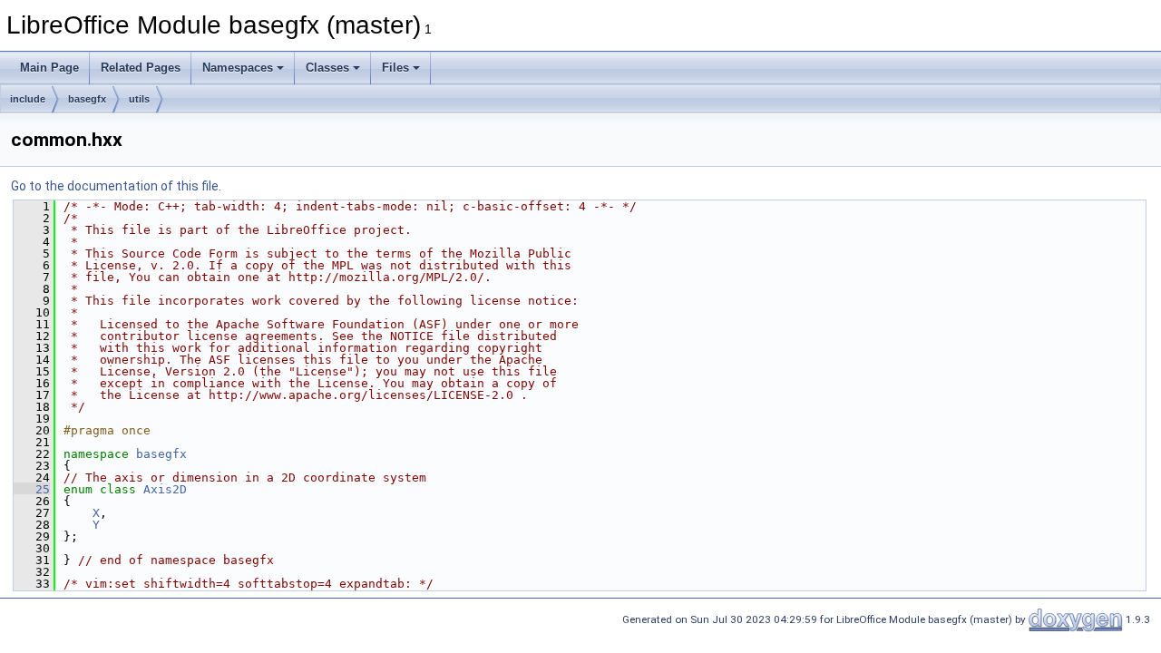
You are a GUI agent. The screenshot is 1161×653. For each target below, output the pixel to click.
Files (395, 67)
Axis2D (165, 489)
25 (32, 489)
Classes (327, 67)
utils (139, 98)
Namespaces (237, 67)
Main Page (49, 67)
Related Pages (140, 67)
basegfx (87, 98)
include (27, 98)
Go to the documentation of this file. (116, 186)
